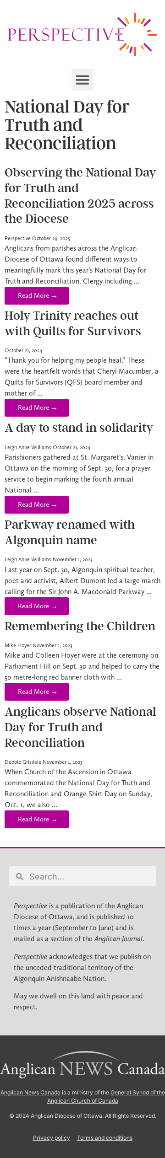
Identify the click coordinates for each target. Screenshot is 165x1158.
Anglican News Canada (30, 1092)
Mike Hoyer (18, 645)
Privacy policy (51, 1137)
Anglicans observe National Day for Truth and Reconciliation (80, 727)
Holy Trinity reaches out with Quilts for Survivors (73, 323)
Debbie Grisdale (23, 762)
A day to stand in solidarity (79, 427)
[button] (83, 80)
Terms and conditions (104, 1137)
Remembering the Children (80, 626)
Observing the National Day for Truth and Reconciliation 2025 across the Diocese (80, 195)
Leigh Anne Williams (28, 447)
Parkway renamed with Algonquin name (70, 532)
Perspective (18, 238)
